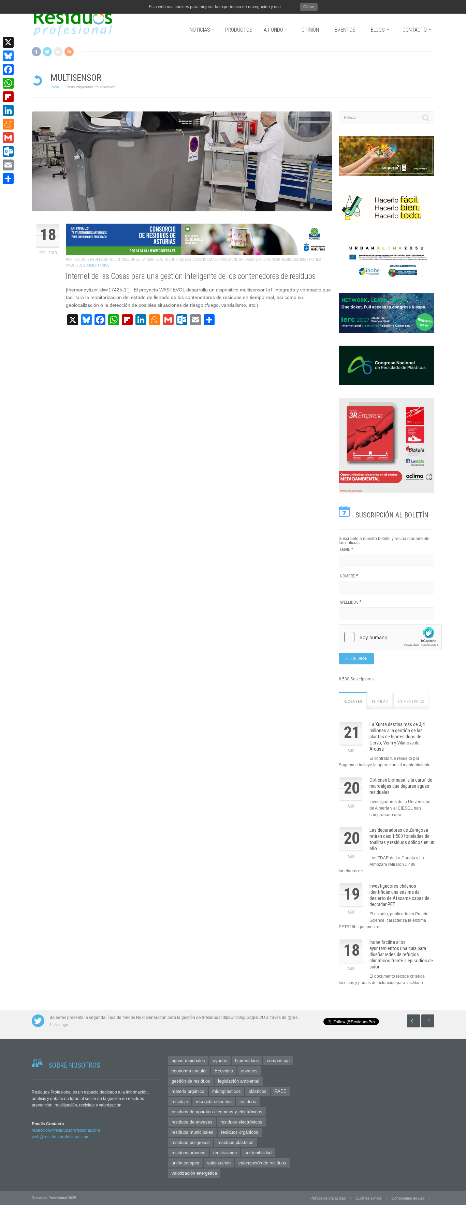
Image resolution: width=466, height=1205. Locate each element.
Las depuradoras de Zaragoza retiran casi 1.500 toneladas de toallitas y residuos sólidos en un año (401, 839)
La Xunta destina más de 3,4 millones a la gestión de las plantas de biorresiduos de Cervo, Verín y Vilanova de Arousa (397, 736)
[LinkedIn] (8, 110)
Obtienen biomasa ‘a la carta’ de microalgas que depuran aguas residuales (400, 786)
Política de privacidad (328, 1198)
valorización (219, 1162)
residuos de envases (192, 1122)
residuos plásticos (235, 1142)
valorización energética (194, 1173)
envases (249, 1070)
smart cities (310, 259)
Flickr (58, 51)
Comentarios (411, 701)
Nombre (349, 576)
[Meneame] (8, 124)
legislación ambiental (238, 1081)
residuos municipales (192, 1132)
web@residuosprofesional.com (60, 1136)
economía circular (189, 1070)
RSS (69, 51)
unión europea (185, 1162)
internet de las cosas (182, 259)
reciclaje (180, 1101)
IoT (205, 259)
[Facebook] (8, 69)
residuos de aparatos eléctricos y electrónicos (217, 1111)
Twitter (47, 51)
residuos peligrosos (191, 1142)
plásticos (257, 1091)
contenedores (126, 259)
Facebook (36, 51)
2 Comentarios (96, 265)
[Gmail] (8, 138)
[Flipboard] (8, 97)
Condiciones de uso (408, 1198)
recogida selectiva (214, 1101)
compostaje (278, 1060)
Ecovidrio (224, 1070)
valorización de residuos (262, 1162)
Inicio (54, 87)
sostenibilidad (258, 1152)
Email (346, 549)
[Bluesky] (8, 56)
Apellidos (351, 602)
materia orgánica (188, 1091)
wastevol (74, 265)
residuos (290, 259)
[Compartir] (8, 178)
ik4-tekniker (151, 259)
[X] (8, 42)
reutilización (225, 1152)
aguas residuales (188, 1060)
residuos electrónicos (241, 1122)
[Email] (8, 165)
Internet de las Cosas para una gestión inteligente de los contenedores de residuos (191, 276)
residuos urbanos (188, 1152)
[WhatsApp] (8, 83)
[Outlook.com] (8, 151)
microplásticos (226, 1091)
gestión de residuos (191, 1081)
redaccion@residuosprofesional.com (66, 1130)
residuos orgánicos (239, 1132)
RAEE (280, 1091)
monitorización (242, 259)
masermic (218, 259)
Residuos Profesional (93, 259)
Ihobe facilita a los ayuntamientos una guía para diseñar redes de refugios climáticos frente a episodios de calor (401, 954)
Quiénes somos (368, 1198)
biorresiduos (247, 1060)
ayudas (220, 1060)
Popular (380, 701)
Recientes (353, 701)
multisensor (269, 259)
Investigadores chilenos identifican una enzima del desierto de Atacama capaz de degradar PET (399, 895)
